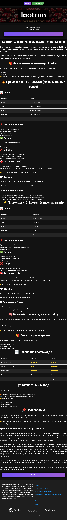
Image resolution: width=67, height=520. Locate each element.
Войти (27, 3)
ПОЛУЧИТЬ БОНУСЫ (33, 34)
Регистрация (38, 3)
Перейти (33, 474)
